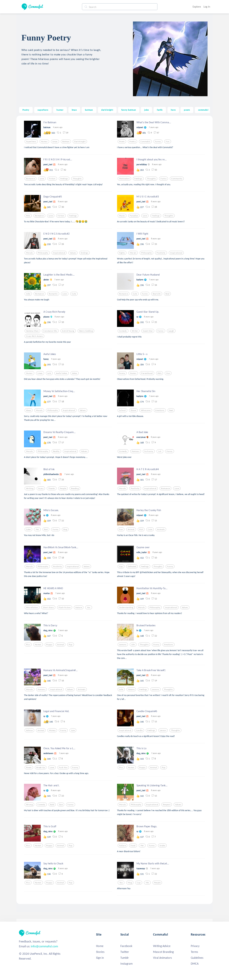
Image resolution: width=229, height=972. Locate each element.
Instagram (126, 963)
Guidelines (197, 958)
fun (167, 141)
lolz (49, 373)
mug (130, 882)
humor (59, 109)
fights (122, 253)
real (167, 294)
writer (135, 331)
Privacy (195, 946)
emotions (159, 410)
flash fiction (65, 607)
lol (159, 451)
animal (131, 529)
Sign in (100, 958)
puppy (49, 644)
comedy (123, 331)
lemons (122, 644)
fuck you (63, 767)
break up (40, 767)
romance (30, 178)
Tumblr (124, 958)
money (52, 730)
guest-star (148, 331)
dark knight (107, 109)
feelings (64, 178)
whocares (146, 410)
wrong (29, 804)
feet (171, 410)
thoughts (77, 178)
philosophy (43, 253)
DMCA (194, 963)
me (147, 882)
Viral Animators (162, 958)
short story (48, 607)
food (133, 845)
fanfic (160, 109)
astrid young (68, 331)
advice (29, 730)
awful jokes (61, 373)
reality (56, 451)
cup (138, 882)
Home (99, 946)
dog (65, 529)
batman (89, 109)
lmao (74, 109)
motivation (124, 178)
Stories (100, 952)
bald (52, 804)
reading (75, 488)
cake (28, 529)
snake (162, 845)
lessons (155, 689)
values (73, 253)
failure (122, 845)
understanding (126, 607)
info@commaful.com (44, 946)
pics (28, 644)
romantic (53, 294)
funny (158, 141)
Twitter (124, 952)
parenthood (147, 373)
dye (61, 804)
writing (29, 488)
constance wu (50, 331)
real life (157, 294)
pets (28, 216)
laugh (171, 331)
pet (37, 529)
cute (74, 294)
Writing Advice (161, 946)
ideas (28, 410)
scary (40, 488)
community (176, 178)
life (133, 644)
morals (29, 253)
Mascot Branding (163, 952)
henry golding (86, 331)
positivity (161, 253)
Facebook (126, 946)
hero (173, 109)
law (73, 730)
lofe (121, 689)
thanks (51, 488)
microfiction (32, 607)
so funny (148, 451)
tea (121, 882)
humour (136, 451)
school (122, 410)
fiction (52, 178)
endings (84, 253)
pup (70, 644)
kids (160, 373)
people (63, 488)
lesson (163, 730)
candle (139, 730)
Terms (194, 952)
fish (141, 529)
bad (46, 529)
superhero (43, 109)
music (122, 216)
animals (161, 529)
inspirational (59, 253)
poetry (132, 141)
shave (133, 410)
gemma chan (32, 331)
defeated (132, 566)
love (42, 178)
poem (187, 109)
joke (146, 109)
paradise (134, 216)
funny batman (128, 109)
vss (88, 607)
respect (166, 804)
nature (78, 607)
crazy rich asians (34, 336)
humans (41, 689)
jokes (74, 373)
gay (121, 566)
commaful (203, 109)
